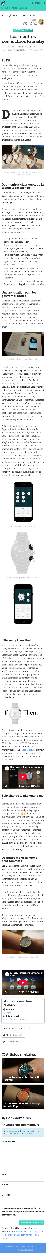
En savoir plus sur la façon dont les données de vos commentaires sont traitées (23, 1234)
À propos (22, 8)
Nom (4, 1174)
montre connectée (14, 1035)
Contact (13, 8)
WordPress (22, 1246)
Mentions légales (26, 1250)
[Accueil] (3, 15)
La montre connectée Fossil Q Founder (21, 1078)
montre (24, 1028)
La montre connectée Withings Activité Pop (21, 1105)
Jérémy (34, 20)
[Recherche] (44, 3)
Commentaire (9, 1141)
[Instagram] (39, 3)
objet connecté (13, 1041)
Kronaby (5, 123)
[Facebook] (33, 3)
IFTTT (19, 648)
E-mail (5, 1184)
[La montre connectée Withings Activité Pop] (23, 1097)
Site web (6, 1195)
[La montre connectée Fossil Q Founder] (23, 1070)
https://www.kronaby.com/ (16, 1019)
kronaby (10, 1028)
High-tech (12, 15)
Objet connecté (27, 15)
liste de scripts (29, 749)
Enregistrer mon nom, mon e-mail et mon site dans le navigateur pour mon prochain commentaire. (23, 1211)
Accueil (4, 8)
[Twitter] (36, 3)
